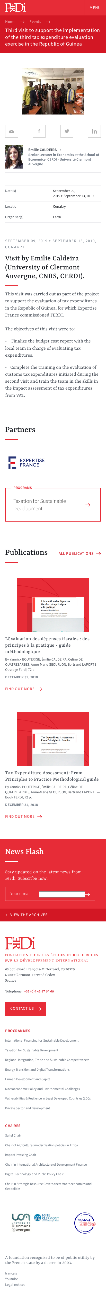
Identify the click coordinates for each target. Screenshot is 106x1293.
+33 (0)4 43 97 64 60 (39, 991)
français (11, 1273)
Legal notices (15, 1284)
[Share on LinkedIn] (94, 131)
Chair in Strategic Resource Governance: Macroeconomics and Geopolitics (48, 1186)
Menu (95, 8)
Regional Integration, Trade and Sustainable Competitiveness (47, 1060)
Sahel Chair (13, 1135)
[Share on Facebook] (39, 131)
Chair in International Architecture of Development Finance (46, 1164)
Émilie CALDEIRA (54, 659)
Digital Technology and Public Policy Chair (34, 1174)
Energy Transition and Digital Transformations (37, 1069)
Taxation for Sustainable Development (39, 504)
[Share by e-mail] (11, 131)
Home (10, 21)
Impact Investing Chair (20, 1155)
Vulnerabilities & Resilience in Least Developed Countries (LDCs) (48, 1098)
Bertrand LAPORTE (82, 664)
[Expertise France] (26, 462)
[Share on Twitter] (66, 131)
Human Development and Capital (28, 1079)
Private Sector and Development (27, 1108)
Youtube (11, 1279)
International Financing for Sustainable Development (41, 1040)
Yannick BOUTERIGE (25, 659)
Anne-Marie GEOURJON (48, 664)
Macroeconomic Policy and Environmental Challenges (42, 1089)
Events (35, 21)
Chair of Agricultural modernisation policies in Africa (41, 1145)
